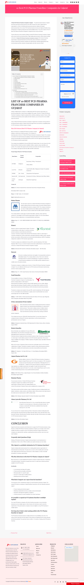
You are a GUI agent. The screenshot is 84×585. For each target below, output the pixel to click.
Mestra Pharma (17, 78)
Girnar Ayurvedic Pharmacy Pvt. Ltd (21, 88)
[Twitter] (74, 2)
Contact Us (62, 2)
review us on (68, 35)
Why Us (45, 2)
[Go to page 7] (68, 53)
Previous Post (13, 533)
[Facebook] (71, 2)
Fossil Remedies (17, 82)
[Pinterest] (76, 2)
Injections (53, 568)
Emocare (16, 81)
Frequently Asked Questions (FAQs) (21, 91)
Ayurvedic (53, 560)
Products (51, 2)
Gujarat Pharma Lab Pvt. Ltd (19, 86)
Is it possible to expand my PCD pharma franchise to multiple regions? (27, 96)
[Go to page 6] (67, 53)
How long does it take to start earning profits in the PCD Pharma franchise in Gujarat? (29, 97)
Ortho (52, 572)
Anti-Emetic (53, 552)
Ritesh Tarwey (69, 40)
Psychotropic (53, 574)
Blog (67, 2)
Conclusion (15, 90)
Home (35, 2)
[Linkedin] (78, 2)
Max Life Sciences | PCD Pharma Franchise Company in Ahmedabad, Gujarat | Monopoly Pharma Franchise (69, 25)
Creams (52, 564)
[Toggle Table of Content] (41, 74)
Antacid (52, 548)
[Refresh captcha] (73, 93)
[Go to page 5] (66, 53)
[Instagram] (72, 2)
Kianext (16, 79)
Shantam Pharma (17, 87)
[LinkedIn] (63, 582)
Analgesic (53, 546)
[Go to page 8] (69, 53)
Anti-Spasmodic (54, 558)
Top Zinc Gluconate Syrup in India (67, 173)
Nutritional (53, 570)
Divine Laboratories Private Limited (20, 83)
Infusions (53, 566)
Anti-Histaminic (54, 556)
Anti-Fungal (53, 554)
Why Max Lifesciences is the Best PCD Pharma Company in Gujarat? (27, 93)
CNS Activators (54, 562)
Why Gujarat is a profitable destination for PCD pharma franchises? (26, 92)
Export (57, 2)
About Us (40, 2)
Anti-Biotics (53, 550)
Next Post (49, 533)
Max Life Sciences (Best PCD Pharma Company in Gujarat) (25, 77)
